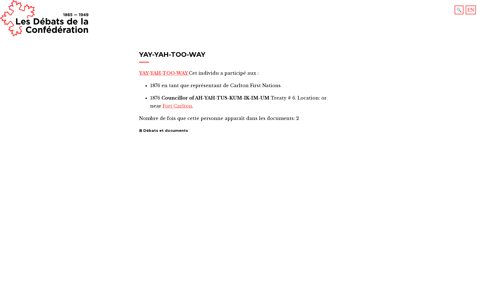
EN (470, 10)
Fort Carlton (177, 106)
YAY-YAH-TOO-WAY (164, 73)
